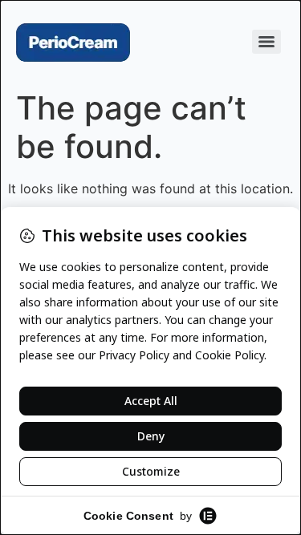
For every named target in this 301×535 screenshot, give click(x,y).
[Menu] (266, 42)
